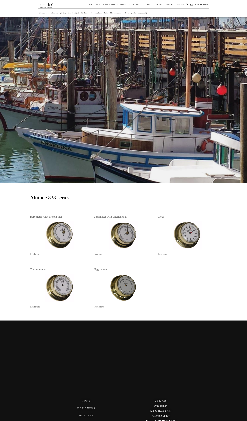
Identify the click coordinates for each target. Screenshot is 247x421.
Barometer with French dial (46, 216)
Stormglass (96, 13)
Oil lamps (85, 13)
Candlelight (73, 13)
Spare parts (130, 13)
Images (180, 4)
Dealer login (94, 4)
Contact (148, 4)
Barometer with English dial (110, 216)
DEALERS (86, 415)
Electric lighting (58, 13)
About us (170, 4)
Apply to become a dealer (114, 4)
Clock (161, 216)
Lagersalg (142, 13)
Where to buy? (135, 4)
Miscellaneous (117, 13)
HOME (86, 401)
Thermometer (38, 269)
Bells (106, 13)
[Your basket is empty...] (191, 5)
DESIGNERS (86, 408)
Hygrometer (101, 269)
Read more (35, 254)
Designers (159, 4)
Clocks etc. (44, 13)
